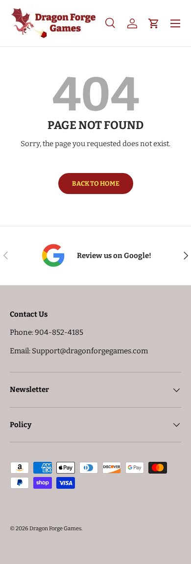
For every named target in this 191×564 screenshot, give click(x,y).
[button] (154, 23)
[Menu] (175, 23)
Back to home (95, 183)
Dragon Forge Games (55, 528)
